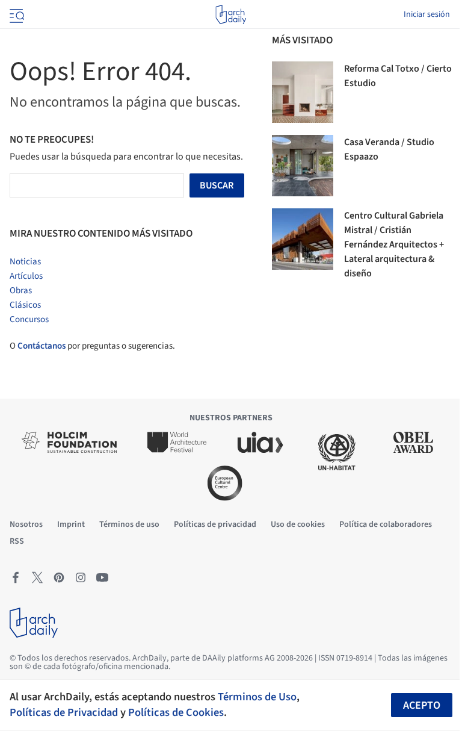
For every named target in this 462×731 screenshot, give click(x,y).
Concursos (29, 319)
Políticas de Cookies (176, 712)
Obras (21, 290)
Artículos (26, 276)
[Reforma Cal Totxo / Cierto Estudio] (302, 92)
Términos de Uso (257, 697)
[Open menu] (15, 14)
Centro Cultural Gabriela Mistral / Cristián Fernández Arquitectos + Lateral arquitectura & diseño (394, 244)
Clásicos (25, 305)
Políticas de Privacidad (64, 712)
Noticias (25, 261)
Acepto (421, 705)
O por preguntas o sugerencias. (92, 345)
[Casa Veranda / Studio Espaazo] (302, 165)
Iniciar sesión (427, 14)
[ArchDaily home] (230, 14)
